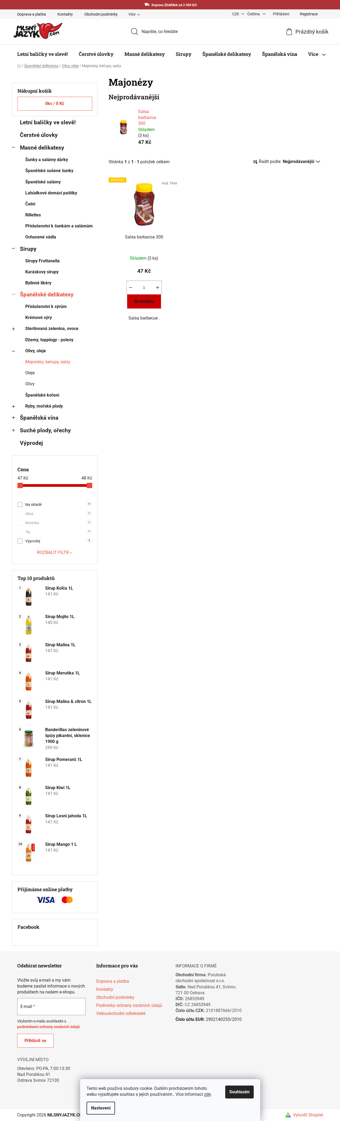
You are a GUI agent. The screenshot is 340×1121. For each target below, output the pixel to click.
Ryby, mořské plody (44, 406)
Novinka (57, 523)
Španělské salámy (43, 181)
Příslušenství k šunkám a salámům (59, 225)
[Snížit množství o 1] (131, 287)
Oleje (30, 372)
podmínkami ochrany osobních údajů (48, 1027)
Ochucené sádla (40, 237)
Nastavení (100, 1108)
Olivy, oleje (35, 350)
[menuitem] (42, 54)
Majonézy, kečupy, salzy (47, 361)
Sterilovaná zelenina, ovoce (51, 328)
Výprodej (31, 443)
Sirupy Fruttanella (42, 260)
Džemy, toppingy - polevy (49, 339)
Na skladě (57, 504)
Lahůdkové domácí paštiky (51, 192)
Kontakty (65, 14)
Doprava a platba (31, 14)
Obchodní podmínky (101, 14)
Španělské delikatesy (47, 294)
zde (207, 1094)
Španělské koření (42, 395)
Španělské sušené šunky (49, 170)
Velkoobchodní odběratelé (120, 1013)
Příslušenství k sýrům (46, 306)
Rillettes (33, 214)
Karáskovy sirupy (42, 271)
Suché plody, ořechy (45, 430)
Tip (57, 532)
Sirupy (28, 249)
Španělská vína (39, 418)
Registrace (309, 14)
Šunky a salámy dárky (46, 159)
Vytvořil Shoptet (308, 1115)
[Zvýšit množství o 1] (157, 287)
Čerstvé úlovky (39, 135)
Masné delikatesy (42, 147)
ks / (54, 103)
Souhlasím (239, 1091)
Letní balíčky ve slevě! (48, 122)
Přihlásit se (35, 1040)
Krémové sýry (38, 317)
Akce (57, 513)
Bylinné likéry (38, 282)
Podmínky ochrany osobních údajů (129, 1005)
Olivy (30, 383)
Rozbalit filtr (53, 552)
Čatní (30, 203)
